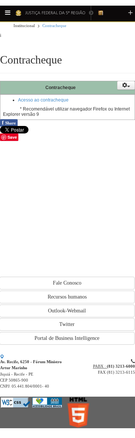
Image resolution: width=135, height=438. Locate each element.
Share (9, 123)
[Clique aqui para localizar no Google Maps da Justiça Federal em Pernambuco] (2, 357)
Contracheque (54, 26)
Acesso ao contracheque (43, 100)
